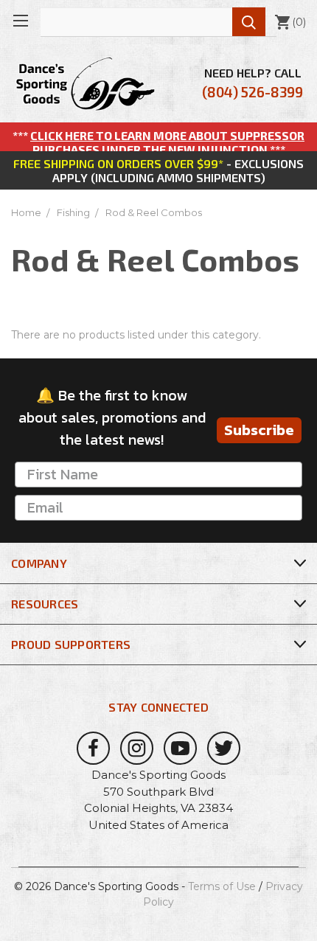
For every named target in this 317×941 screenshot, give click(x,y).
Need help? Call (252, 83)
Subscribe (259, 430)
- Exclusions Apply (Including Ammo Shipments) (158, 170)
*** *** (158, 142)
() (290, 22)
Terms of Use (222, 886)
